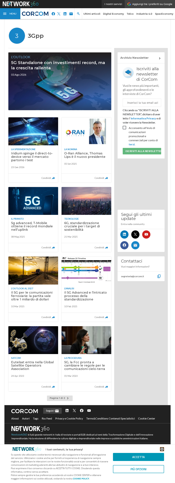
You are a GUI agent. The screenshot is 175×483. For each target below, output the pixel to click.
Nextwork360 (19, 434)
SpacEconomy (164, 13)
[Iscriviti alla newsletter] (135, 245)
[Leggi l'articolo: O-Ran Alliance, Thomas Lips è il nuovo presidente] (86, 149)
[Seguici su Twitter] (135, 234)
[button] (10, 13)
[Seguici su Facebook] (124, 245)
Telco (130, 13)
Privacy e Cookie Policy (69, 418)
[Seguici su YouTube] (146, 234)
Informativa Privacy (143, 118)
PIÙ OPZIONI (138, 469)
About (15, 418)
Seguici (50, 410)
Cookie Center (146, 418)
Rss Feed (47, 418)
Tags (35, 418)
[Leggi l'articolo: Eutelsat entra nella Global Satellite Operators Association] (33, 358)
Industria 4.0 (144, 13)
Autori (26, 418)
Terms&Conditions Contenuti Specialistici (110, 418)
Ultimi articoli (91, 13)
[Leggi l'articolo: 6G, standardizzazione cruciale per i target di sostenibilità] (86, 219)
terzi (132, 144)
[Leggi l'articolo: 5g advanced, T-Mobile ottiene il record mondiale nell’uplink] (33, 219)
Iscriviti (143, 151)
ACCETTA (138, 457)
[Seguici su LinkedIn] (124, 234)
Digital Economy (113, 13)
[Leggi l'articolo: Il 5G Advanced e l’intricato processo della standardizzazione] (86, 289)
